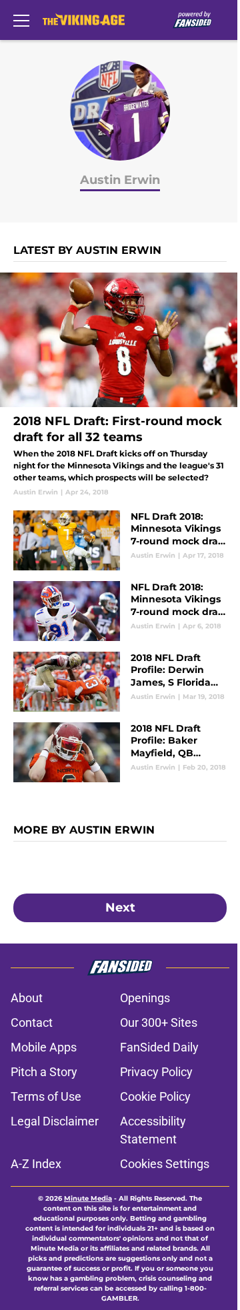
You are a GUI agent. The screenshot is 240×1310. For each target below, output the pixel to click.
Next (120, 907)
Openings (145, 998)
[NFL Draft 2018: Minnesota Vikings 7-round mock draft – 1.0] (120, 611)
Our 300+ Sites (158, 1022)
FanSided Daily (159, 1047)
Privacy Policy (156, 1072)
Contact (32, 1022)
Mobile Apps (44, 1047)
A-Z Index (36, 1164)
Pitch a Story (44, 1072)
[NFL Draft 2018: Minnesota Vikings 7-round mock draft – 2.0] (120, 540)
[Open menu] (21, 20)
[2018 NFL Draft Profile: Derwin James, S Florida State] (120, 682)
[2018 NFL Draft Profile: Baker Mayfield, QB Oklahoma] (120, 752)
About (27, 998)
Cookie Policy (155, 1096)
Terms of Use (46, 1096)
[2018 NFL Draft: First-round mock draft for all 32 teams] (120, 385)
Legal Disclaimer (55, 1121)
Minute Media (88, 1198)
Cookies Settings (164, 1164)
